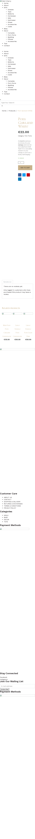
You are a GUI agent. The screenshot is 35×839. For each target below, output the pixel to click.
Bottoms (11, 14)
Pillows (10, 39)
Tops (9, 12)
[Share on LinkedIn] (19, 179)
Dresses (11, 10)
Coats (10, 26)
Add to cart (25, 167)
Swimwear (12, 20)
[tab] (7, 282)
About (6, 5)
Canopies (11, 33)
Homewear (12, 16)
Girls (5, 7)
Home (6, 3)
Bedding (11, 37)
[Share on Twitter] (24, 175)
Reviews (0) (7, 282)
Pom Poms (28, 136)
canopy (20, 145)
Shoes (10, 22)
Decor (6, 31)
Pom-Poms (12, 35)
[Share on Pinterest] (28, 175)
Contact (7, 46)
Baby (5, 29)
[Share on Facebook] (19, 175)
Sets (9, 18)
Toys (5, 43)
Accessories (12, 24)
